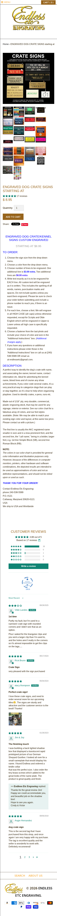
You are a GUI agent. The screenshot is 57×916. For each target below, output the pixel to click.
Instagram (32, 35)
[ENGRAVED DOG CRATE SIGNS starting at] (17, 167)
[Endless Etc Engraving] (28, 6)
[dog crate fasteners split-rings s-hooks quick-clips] (8, 167)
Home (6, 44)
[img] (15, 606)
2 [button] (24, 857)
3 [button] (29, 857)
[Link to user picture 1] (15, 719)
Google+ (28, 35)
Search (20, 875)
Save (26, 224)
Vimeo (36, 35)
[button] (10, 196)
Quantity (8, 207)
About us (35, 875)
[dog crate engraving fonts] (41, 157)
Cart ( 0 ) (48, 2)
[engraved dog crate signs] (28, 54)
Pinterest (24, 35)
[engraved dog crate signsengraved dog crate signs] (30, 128)
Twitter (20, 35)
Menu (7, 2)
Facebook (16, 35)
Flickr (40, 35)
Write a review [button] (28, 566)
